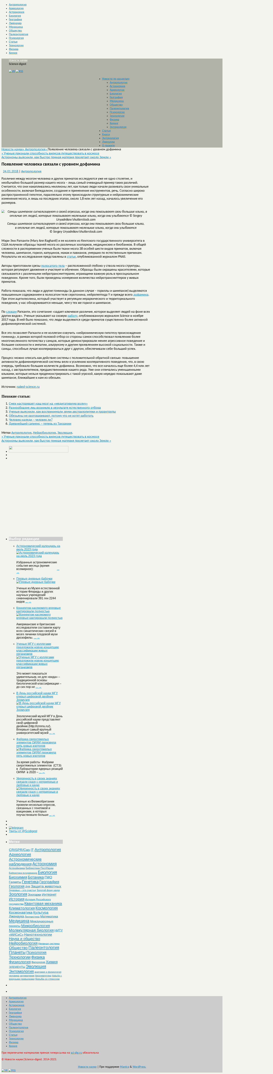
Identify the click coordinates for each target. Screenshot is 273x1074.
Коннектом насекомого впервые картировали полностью (38, 609)
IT (32, 850)
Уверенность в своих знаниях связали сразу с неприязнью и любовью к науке (37, 782)
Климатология (22, 908)
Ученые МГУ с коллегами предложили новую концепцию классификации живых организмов (37, 648)
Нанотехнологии (38, 934)
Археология (16, 8)
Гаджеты (15, 882)
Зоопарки (34, 894)
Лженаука (15, 23)
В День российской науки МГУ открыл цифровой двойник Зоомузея (37, 696)
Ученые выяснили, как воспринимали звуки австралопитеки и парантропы (62, 412)
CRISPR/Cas (19, 850)
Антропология (18, 4)
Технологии (16, 45)
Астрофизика (17, 868)
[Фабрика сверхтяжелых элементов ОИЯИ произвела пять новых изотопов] (39, 755)
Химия (13, 53)
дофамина (140, 295)
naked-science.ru (28, 387)
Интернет (49, 894)
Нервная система (49, 943)
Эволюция (64, 433)
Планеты (17, 952)
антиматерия (27, 975)
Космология (46, 908)
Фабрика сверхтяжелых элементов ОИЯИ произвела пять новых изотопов (36, 742)
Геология (17, 886)
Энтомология (118, 127)
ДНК (27, 886)
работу (72, 316)
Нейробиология (44, 433)
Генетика (30, 881)
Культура (40, 912)
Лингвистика (32, 916)
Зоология (18, 894)
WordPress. (139, 1066)
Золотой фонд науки (48, 890)
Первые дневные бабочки (34, 578)
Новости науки (18, 60)
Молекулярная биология (31, 930)
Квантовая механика (43, 903)
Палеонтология (18, 34)
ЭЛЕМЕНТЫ (17, 967)
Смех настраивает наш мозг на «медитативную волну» (48, 404)
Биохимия (18, 877)
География (15, 19)
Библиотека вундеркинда (23, 873)
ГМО (48, 877)
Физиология (20, 962)
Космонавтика (20, 912)
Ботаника (36, 877)
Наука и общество (24, 939)
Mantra (124, 1066)
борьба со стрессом (47, 978)
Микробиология (35, 925)
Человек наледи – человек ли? (31, 420)
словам (11, 312)
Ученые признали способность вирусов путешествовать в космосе (50, 153)
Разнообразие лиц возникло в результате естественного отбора (55, 408)
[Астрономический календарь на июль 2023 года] (39, 556)
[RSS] (19, 71)
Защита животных (46, 886)
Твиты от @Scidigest (23, 831)
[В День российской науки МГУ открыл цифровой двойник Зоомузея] (39, 709)
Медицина (16, 27)
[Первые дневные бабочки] (35, 582)
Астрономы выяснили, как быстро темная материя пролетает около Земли (56, 157)
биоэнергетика (43, 975)
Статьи (13, 41)
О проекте (108, 145)
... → (28, 601)
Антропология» (36, 149)
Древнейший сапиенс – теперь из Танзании (40, 424)
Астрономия (16, 12)
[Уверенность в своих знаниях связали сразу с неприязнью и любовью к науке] (39, 795)
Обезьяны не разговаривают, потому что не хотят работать (51, 416)
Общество (15, 30)
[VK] (12, 71)
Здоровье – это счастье (22, 890)
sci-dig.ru (76, 1052)
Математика (49, 916)
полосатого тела (53, 266)
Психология (16, 38)
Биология (15, 15)
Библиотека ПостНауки (39, 868)
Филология (38, 962)
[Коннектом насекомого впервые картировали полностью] (39, 617)
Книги (106, 134)
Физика (13, 49)
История (16, 899)
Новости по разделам (115, 78)
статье (71, 257)
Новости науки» (13, 149)
